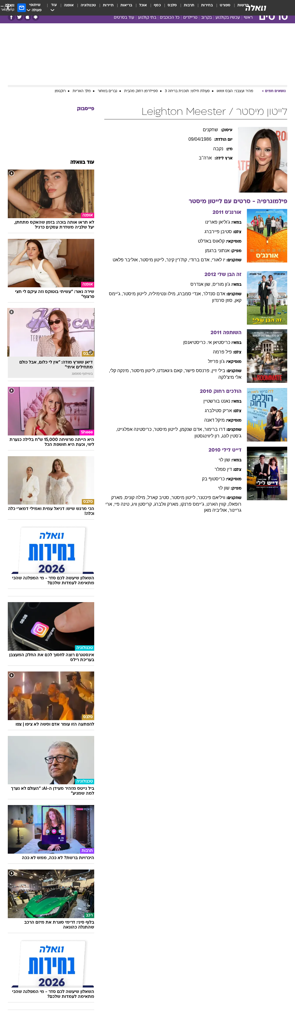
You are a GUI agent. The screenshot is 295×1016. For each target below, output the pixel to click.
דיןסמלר (223, 469)
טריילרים (190, 18)
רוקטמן (60, 91)
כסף (157, 5)
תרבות (189, 5)
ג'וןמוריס (221, 284)
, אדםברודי (200, 259)
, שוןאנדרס (201, 284)
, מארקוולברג (167, 504)
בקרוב (206, 18)
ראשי (248, 18)
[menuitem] (221, 8)
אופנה (69, 5)
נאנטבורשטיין (216, 401)
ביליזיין (218, 370)
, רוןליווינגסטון (208, 435)
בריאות (126, 5)
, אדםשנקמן (192, 429)
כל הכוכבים (169, 18)
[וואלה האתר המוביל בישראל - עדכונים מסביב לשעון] (255, 8)
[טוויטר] (19, 17)
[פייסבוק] (11, 17)
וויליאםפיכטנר (211, 497)
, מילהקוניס (136, 497)
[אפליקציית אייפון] (27, 17)
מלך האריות (82, 91)
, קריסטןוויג (143, 504)
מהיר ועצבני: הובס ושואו (235, 91)
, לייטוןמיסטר (153, 259)
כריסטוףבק (213, 478)
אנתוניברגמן (217, 250)
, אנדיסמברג (190, 293)
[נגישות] (8, 7)
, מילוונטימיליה (163, 293)
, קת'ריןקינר (177, 259)
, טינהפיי (123, 504)
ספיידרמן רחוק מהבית (141, 91)
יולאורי (218, 259)
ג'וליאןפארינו (217, 222)
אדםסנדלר (214, 293)
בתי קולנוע (147, 18)
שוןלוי (224, 459)
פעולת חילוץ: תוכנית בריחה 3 (187, 91)
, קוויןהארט (217, 504)
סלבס (172, 5)
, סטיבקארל (159, 497)
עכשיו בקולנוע (227, 18)
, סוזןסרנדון (223, 300)
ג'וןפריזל (216, 361)
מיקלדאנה (214, 420)
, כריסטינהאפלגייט (135, 429)
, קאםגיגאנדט (171, 370)
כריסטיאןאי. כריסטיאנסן (206, 342)
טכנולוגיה (88, 5)
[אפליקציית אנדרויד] (35, 17)
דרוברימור (214, 429)
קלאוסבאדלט (211, 241)
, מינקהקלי (120, 370)
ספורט (225, 5)
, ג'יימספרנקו (194, 504)
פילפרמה (222, 351)
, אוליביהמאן (216, 510)
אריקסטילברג (218, 410)
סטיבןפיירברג (218, 231)
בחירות (207, 5)
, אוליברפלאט (126, 259)
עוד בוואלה (82, 162)
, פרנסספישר (198, 370)
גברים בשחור (107, 91)
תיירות (108, 5)
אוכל (143, 5)
